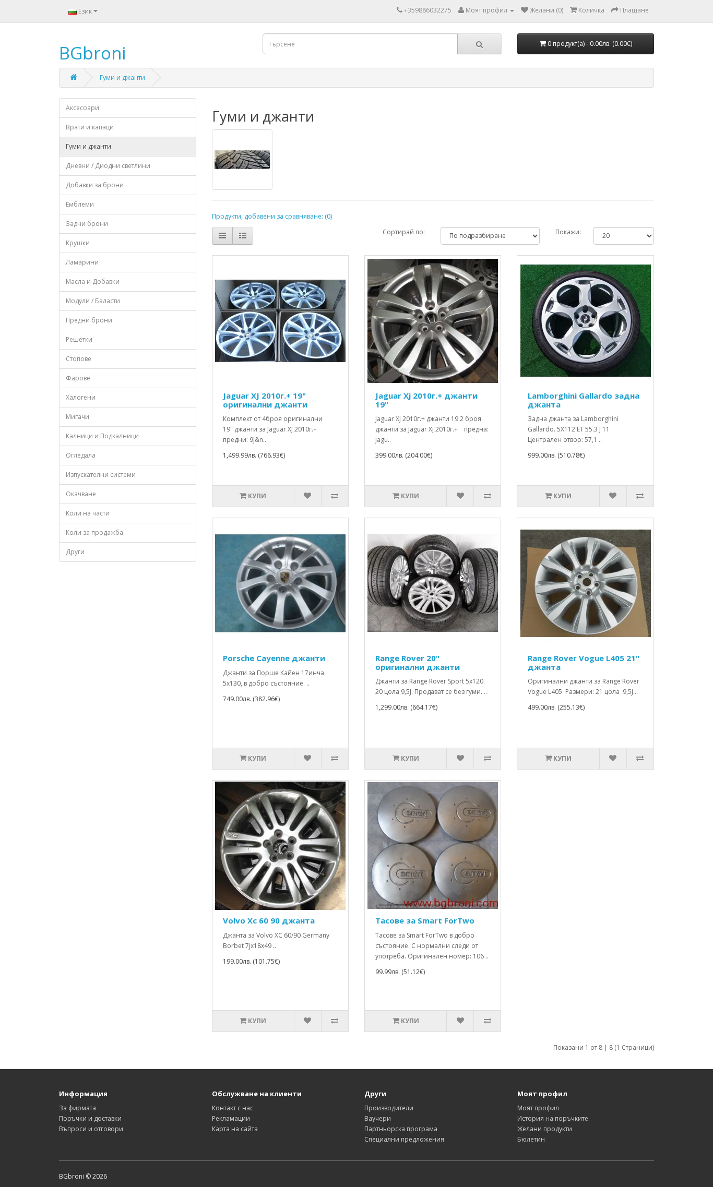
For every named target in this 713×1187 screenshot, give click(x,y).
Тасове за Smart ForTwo (424, 920)
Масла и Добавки (93, 281)
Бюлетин (531, 1139)
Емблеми (80, 204)
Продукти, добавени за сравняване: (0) (272, 216)
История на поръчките (552, 1118)
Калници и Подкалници (102, 435)
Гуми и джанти (122, 77)
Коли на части (88, 513)
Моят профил (538, 1108)
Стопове (78, 358)
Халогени (81, 397)
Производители (388, 1108)
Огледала (81, 455)
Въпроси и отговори (91, 1128)
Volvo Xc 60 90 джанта (269, 920)
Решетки (79, 339)
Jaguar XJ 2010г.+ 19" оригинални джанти (265, 400)
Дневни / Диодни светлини (108, 165)
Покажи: (566, 231)
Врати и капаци (90, 127)
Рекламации (231, 1118)
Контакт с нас (232, 1108)
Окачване (81, 493)
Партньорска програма (400, 1128)
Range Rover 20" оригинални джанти (417, 662)
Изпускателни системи (101, 474)
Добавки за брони (95, 185)
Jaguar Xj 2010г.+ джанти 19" (426, 400)
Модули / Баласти (93, 300)
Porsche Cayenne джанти (274, 658)
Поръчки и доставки (90, 1118)
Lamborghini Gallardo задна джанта (583, 400)
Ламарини (82, 262)
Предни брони (89, 320)
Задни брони (87, 223)
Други (75, 551)
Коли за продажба (94, 532)
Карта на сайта (235, 1128)
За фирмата (77, 1108)
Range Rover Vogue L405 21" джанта (583, 662)
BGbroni (92, 53)
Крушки (78, 242)
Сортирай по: (404, 231)
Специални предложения (404, 1139)
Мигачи (77, 416)
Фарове (78, 378)
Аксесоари (82, 107)
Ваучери (377, 1118)
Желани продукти (544, 1128)
